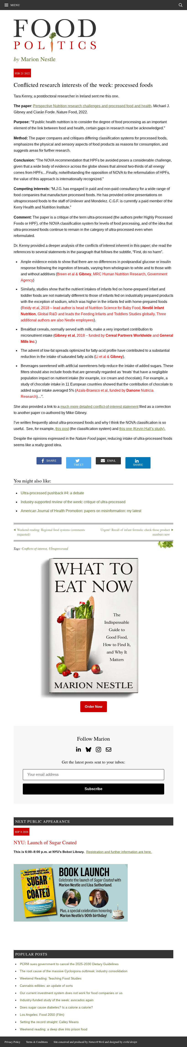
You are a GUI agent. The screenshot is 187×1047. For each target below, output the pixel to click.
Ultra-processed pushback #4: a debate (52, 493)
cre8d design (130, 1042)
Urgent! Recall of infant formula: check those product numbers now (135, 532)
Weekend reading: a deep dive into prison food (53, 1029)
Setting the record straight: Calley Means (49, 1022)
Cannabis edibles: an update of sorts (46, 985)
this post (62, 429)
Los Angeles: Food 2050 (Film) (42, 1014)
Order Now (93, 706)
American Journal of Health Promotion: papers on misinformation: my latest (81, 511)
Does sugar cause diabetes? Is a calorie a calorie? (56, 1007)
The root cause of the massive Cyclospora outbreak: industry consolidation (73, 971)
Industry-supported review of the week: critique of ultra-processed (73, 502)
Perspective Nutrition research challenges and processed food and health (92, 106)
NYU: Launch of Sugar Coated (45, 842)
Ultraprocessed (58, 548)
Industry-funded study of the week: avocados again (57, 1000)
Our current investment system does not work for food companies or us (71, 993)
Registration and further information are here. (119, 852)
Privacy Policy (12, 1042)
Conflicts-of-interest (34, 548)
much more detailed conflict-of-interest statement (99, 407)
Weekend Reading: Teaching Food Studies (50, 978)
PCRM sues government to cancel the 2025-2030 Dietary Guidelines (69, 964)
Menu (15, 5)
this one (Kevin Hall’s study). (142, 429)
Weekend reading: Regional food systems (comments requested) (51, 532)
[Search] (181, 5)
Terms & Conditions (37, 1042)
